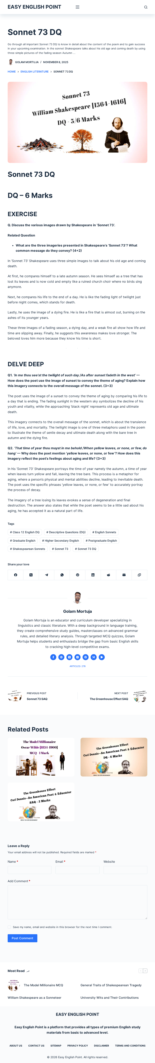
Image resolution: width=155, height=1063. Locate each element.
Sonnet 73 (60, 548)
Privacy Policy (77, 1045)
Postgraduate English (101, 540)
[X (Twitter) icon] (69, 657)
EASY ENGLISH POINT (34, 7)
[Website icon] (61, 657)
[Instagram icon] (77, 657)
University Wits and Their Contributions (110, 998)
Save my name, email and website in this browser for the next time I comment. (62, 927)
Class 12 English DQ (25, 532)
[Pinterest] (77, 575)
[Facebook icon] (53, 657)
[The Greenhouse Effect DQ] (114, 757)
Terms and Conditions (130, 1045)
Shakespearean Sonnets (27, 548)
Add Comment (19, 881)
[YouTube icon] (102, 657)
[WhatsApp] (62, 575)
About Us (15, 1045)
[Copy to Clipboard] (139, 575)
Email (60, 861)
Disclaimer (101, 1045)
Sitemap (55, 1045)
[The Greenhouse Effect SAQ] (41, 802)
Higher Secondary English (60, 540)
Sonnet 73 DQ (85, 548)
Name (13, 861)
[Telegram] (46, 575)
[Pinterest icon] (86, 657)
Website (109, 861)
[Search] (145, 7)
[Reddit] (108, 575)
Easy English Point (29, 1027)
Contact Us (36, 1045)
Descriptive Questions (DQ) (66, 532)
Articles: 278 (78, 666)
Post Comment (22, 938)
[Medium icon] (94, 657)
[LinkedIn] (93, 575)
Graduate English (22, 540)
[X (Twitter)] (31, 575)
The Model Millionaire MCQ (43, 985)
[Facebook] (15, 575)
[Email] (124, 575)
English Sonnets (104, 532)
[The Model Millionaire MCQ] (41, 757)
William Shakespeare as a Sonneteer (34, 998)
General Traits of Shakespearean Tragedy (111, 985)
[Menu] (77, 7)
